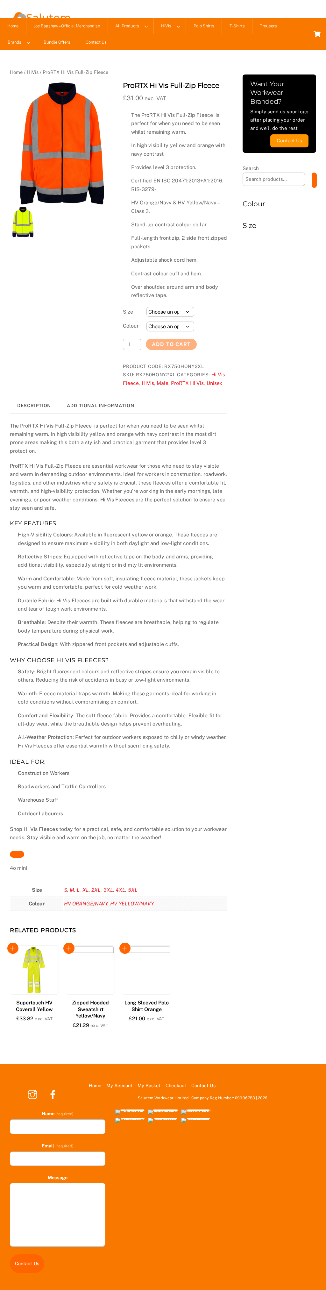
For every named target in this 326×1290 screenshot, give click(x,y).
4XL (120, 890)
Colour (131, 326)
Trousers (268, 26)
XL (85, 890)
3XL (108, 890)
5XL (133, 890)
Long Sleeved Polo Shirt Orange (146, 1006)
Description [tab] (34, 405)
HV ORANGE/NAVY (86, 904)
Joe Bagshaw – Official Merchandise (67, 26)
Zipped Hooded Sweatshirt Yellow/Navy (90, 1009)
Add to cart (171, 344)
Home (12, 26)
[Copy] (17, 854)
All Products (127, 26)
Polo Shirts (204, 26)
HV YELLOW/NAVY (131, 904)
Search (251, 168)
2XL (96, 890)
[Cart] (317, 34)
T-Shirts (237, 26)
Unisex (214, 383)
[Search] (314, 180)
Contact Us (96, 42)
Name (58, 1113)
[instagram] (33, 1094)
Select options (12, 948)
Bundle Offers (57, 42)
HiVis (166, 26)
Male (162, 383)
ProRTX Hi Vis (187, 383)
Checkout (176, 1085)
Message (58, 1177)
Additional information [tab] (100, 405)
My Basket (149, 1085)
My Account (119, 1085)
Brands (14, 42)
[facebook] (54, 1094)
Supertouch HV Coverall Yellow (34, 1006)
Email (58, 1145)
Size (128, 312)
